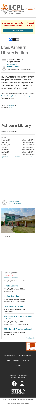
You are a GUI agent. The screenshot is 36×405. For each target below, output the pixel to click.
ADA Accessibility (25, 355)
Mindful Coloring (11, 286)
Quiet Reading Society (13, 306)
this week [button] (18, 157)
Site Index (18, 365)
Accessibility (21, 399)
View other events (18, 30)
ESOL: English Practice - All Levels (18, 329)
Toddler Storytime (11, 278)
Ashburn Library (13, 67)
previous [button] (5, 157)
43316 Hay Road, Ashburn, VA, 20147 (14, 203)
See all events (30, 338)
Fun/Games (12, 108)
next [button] (32, 157)
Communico (29, 399)
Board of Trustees (13, 360)
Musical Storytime (11, 296)
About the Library (10, 355)
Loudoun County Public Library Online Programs (17, 96)
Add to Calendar (12, 64)
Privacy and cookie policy (10, 399)
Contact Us (25, 360)
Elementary (12, 105)
